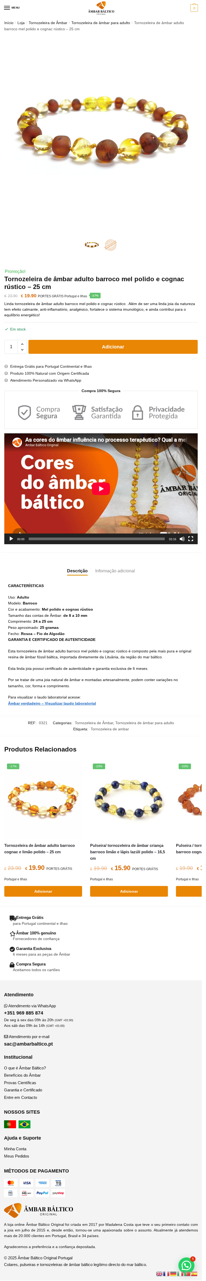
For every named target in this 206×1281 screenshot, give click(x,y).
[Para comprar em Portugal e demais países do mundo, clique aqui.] (10, 1127)
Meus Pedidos (16, 1156)
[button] (186, 1265)
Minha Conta (15, 1149)
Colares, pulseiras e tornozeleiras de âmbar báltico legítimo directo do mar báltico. (75, 1264)
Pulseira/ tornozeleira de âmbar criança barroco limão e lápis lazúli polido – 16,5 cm (127, 852)
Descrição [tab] (77, 571)
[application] (101, 488)
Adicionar (113, 347)
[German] (173, 1273)
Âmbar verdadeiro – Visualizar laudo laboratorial (52, 703)
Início (8, 23)
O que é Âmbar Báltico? (25, 1068)
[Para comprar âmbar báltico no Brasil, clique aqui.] (25, 1127)
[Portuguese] (187, 1273)
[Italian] (180, 1273)
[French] (166, 1273)
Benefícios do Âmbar (22, 1075)
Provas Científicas (20, 1082)
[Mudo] (182, 539)
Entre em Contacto (20, 1097)
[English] (159, 1273)
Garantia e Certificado (23, 1090)
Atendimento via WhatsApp (30, 1010)
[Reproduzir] (11, 539)
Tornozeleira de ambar (110, 729)
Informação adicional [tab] (115, 571)
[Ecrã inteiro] (190, 539)
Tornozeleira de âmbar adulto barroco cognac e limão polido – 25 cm (39, 848)
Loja (21, 23)
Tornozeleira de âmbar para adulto (100, 23)
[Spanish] (194, 1273)
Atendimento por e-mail (28, 1040)
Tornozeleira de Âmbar (48, 23)
